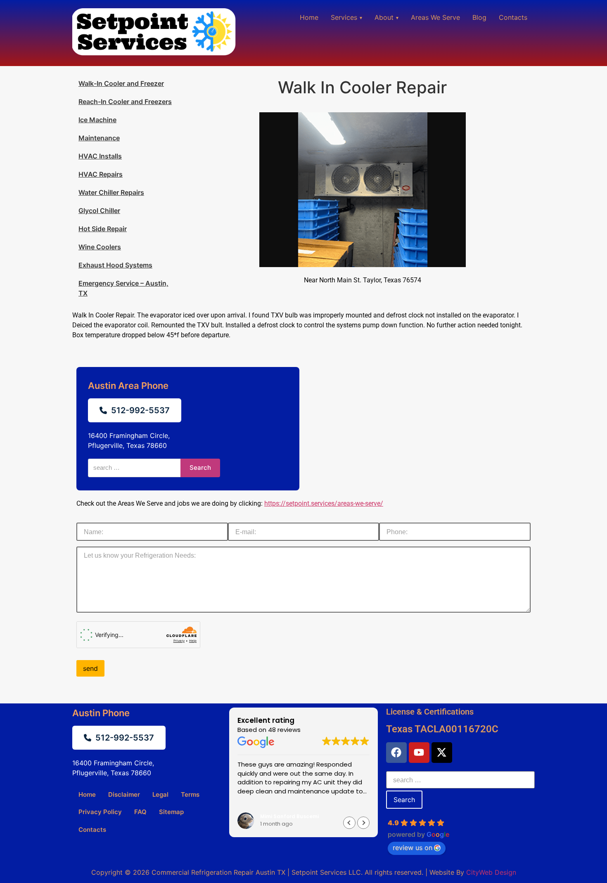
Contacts (513, 17)
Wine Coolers (99, 247)
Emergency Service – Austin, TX (123, 288)
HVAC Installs (100, 156)
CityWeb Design (491, 872)
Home (309, 17)
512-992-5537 (140, 410)
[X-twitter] (442, 752)
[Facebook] (396, 752)
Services (344, 17)
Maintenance (99, 138)
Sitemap (171, 812)
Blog (479, 17)
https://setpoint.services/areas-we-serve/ (323, 503)
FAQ (140, 812)
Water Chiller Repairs (111, 192)
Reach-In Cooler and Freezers (125, 101)
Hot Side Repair (102, 229)
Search (200, 467)
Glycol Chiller (99, 210)
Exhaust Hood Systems (115, 265)
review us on (412, 847)
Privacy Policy (100, 812)
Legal (160, 794)
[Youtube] (419, 752)
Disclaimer (124, 794)
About (384, 17)
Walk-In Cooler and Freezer (121, 83)
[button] (363, 823)
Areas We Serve (435, 17)
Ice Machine (97, 120)
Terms (190, 794)
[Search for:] (460, 779)
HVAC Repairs (100, 174)
